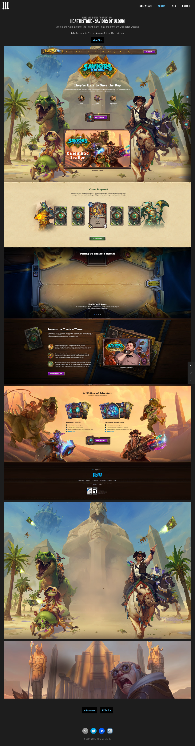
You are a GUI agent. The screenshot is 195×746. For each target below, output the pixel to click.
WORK (161, 6)
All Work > (106, 710)
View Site (97, 40)
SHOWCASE (146, 6)
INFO (174, 6)
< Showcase (89, 710)
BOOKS (186, 6)
